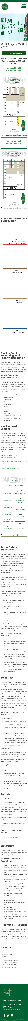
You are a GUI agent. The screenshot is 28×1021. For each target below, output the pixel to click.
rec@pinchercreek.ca (10, 967)
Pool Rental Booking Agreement (10, 837)
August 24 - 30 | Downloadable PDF (14, 142)
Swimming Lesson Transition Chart (10, 468)
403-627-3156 (7, 1008)
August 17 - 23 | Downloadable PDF (14, 69)
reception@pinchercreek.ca (11, 1010)
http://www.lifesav (6, 458)
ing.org (13, 458)
